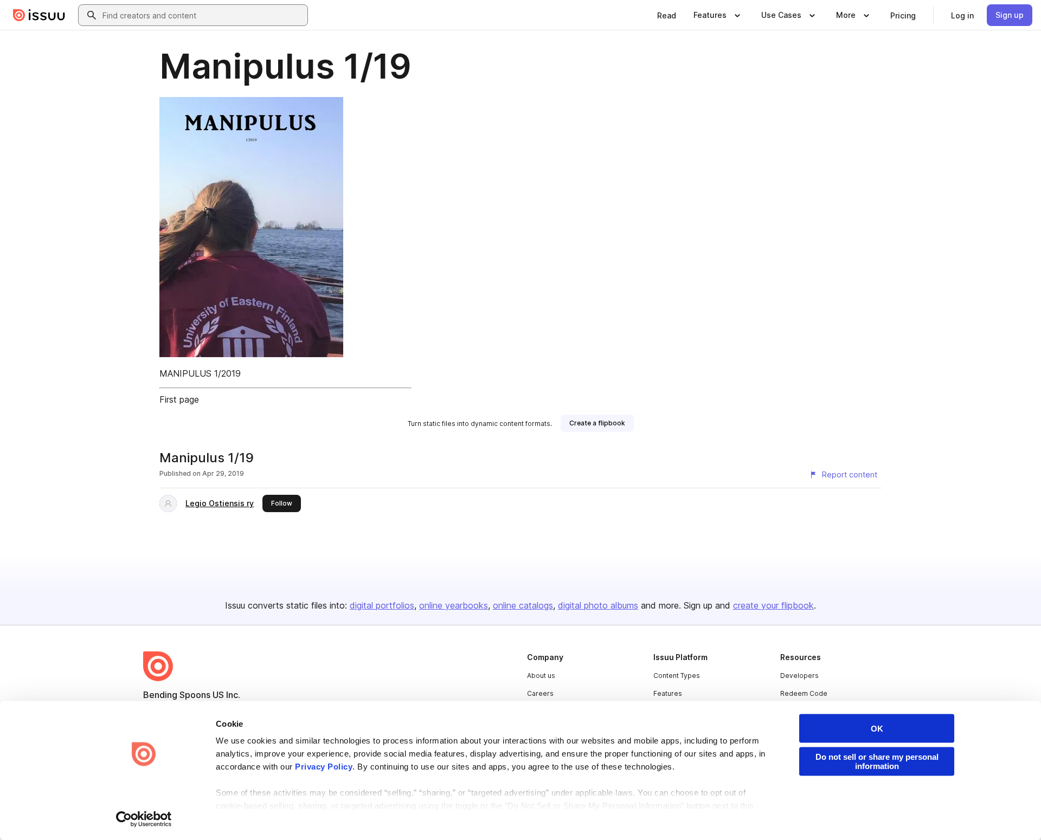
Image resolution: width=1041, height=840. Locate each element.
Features (667, 693)
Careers (540, 693)
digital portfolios (382, 605)
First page (179, 399)
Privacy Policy (323, 766)
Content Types (676, 675)
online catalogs (523, 605)
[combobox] (202, 15)
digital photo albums (598, 605)
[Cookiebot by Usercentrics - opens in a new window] (144, 819)
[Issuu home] (39, 15)
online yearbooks (453, 605)
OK (877, 728)
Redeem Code (803, 693)
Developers (799, 675)
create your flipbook (773, 605)
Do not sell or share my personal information (877, 761)
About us (541, 675)
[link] (666, 15)
